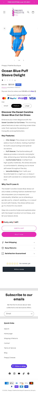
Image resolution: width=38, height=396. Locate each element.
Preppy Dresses (9, 357)
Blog (5, 353)
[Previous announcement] (4, 2)
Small (7, 106)
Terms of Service (10, 348)
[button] (4, 12)
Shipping (4, 87)
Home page (8, 333)
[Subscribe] (31, 313)
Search (6, 329)
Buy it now (19, 234)
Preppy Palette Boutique (15, 390)
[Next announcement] (34, 2)
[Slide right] (23, 60)
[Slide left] (14, 60)
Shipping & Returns (11, 338)
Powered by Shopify (29, 390)
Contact (7, 343)
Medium (16, 106)
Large (27, 106)
